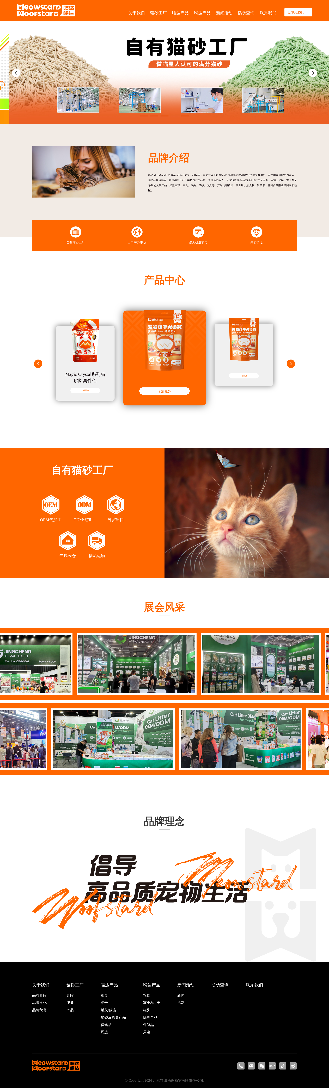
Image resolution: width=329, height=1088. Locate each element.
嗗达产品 (202, 13)
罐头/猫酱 (108, 1010)
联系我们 (268, 13)
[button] (16, 73)
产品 (70, 1010)
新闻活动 (224, 13)
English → (298, 12)
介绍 (70, 995)
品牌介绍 (39, 995)
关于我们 (136, 13)
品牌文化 (39, 1003)
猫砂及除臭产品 (113, 1017)
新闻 (181, 995)
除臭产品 (150, 1017)
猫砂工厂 (158, 13)
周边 (104, 1032)
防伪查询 (246, 13)
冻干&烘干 (151, 1003)
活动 (181, 1003)
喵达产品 (180, 13)
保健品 (106, 1025)
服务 (70, 1003)
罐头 (146, 1010)
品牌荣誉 (39, 1010)
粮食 (104, 995)
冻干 (104, 1003)
